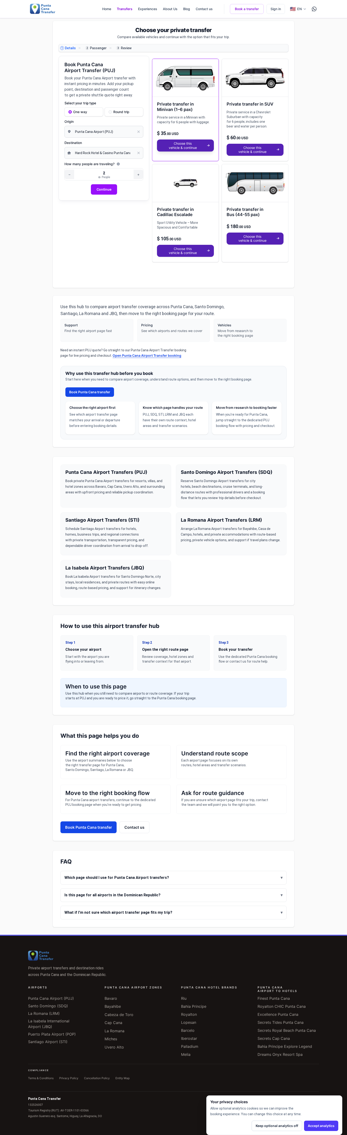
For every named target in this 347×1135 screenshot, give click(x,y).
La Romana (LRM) (44, 1013)
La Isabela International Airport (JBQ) (48, 1024)
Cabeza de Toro (119, 1014)
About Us (170, 9)
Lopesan (188, 1022)
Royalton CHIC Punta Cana (282, 1006)
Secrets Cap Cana (274, 1038)
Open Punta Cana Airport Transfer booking (147, 355)
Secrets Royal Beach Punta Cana (287, 1030)
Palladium (189, 1046)
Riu (183, 998)
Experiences (147, 9)
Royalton (189, 1014)
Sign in (276, 9)
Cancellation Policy (97, 1078)
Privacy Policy (68, 1078)
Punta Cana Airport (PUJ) (51, 998)
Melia (185, 1054)
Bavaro (111, 998)
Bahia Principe (193, 1006)
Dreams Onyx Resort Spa (280, 1054)
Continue (104, 189)
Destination (73, 143)
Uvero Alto (114, 1047)
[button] (185, 110)
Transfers (124, 9)
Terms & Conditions (41, 1078)
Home (106, 9)
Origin (69, 121)
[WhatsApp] (314, 9)
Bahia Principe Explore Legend (285, 1046)
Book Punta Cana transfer (89, 392)
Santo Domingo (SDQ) (48, 1006)
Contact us (204, 9)
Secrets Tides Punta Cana (281, 1022)
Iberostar (189, 1038)
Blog (186, 9)
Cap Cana (113, 1022)
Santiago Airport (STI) (48, 1041)
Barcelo (188, 1030)
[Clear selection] (140, 132)
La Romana (114, 1030)
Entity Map (122, 1078)
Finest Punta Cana (274, 998)
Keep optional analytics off (277, 1126)
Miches (111, 1039)
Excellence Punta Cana (278, 1014)
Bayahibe (113, 1006)
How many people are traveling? (89, 164)
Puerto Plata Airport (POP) (52, 1034)
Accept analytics (321, 1126)
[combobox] (103, 132)
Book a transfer (247, 9)
